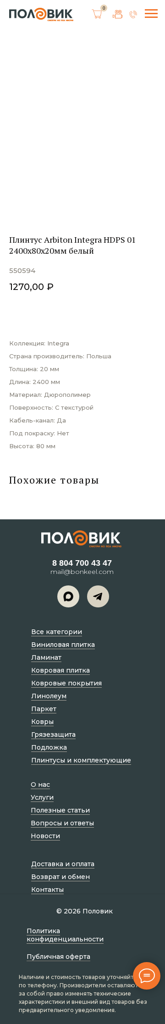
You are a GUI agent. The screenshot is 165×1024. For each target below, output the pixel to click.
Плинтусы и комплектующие (81, 760)
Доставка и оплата (62, 864)
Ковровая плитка (60, 670)
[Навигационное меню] (151, 13)
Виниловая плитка (63, 644)
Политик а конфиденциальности (65, 935)
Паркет (43, 709)
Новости (45, 836)
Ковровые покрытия (66, 683)
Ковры (42, 722)
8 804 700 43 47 (82, 563)
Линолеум (48, 696)
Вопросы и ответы (62, 823)
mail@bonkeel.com (82, 572)
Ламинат (46, 657)
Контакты (47, 889)
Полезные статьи (60, 810)
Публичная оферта (58, 956)
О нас (40, 784)
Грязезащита (53, 734)
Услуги (42, 797)
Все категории (56, 632)
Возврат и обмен (60, 877)
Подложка (49, 747)
